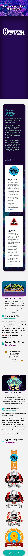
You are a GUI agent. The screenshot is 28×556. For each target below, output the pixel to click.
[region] (14, 8)
